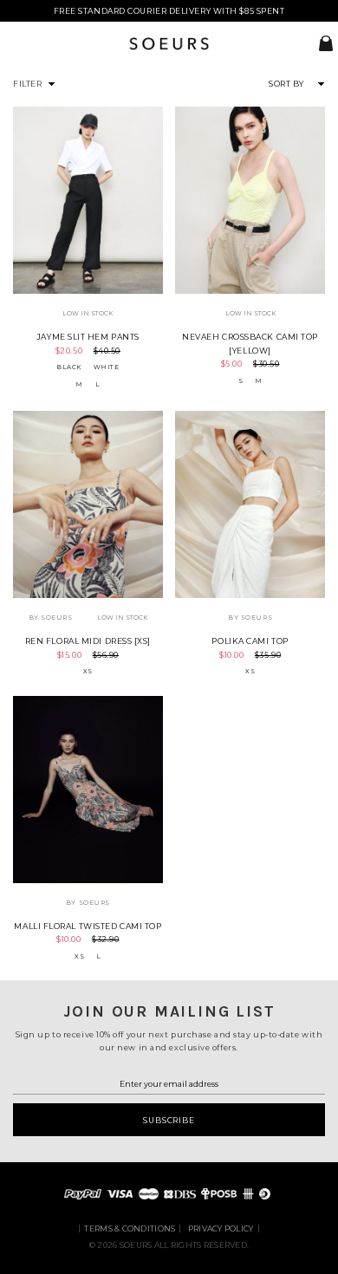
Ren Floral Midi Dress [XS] (88, 641)
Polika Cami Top (249, 641)
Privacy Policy (221, 1228)
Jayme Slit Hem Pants (88, 336)
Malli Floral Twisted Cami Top (87, 926)
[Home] (169, 47)
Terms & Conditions (129, 1228)
